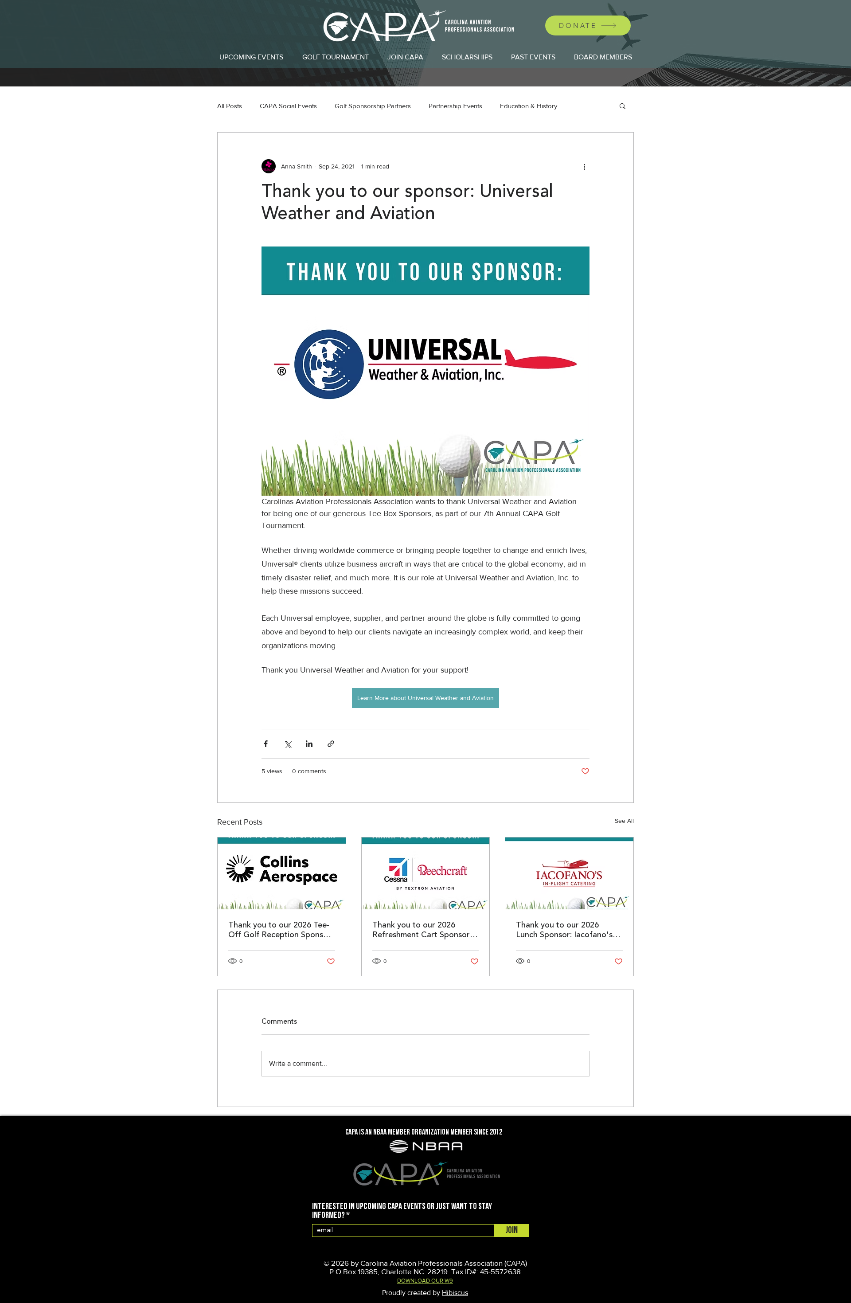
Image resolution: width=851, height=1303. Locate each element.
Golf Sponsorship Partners (373, 106)
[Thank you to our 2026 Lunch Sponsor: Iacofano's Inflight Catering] (569, 873)
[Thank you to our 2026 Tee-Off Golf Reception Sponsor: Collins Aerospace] (282, 873)
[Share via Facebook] (266, 744)
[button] (622, 105)
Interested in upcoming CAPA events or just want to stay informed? (402, 1211)
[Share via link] (331, 744)
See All (624, 820)
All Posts (229, 106)
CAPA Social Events (288, 106)
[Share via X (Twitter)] (287, 744)
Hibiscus (455, 1292)
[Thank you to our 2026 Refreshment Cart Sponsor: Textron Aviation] (426, 873)
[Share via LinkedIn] (309, 744)
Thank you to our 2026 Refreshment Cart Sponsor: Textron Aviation (422, 930)
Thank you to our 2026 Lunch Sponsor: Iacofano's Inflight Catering (564, 930)
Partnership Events (455, 106)
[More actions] (584, 166)
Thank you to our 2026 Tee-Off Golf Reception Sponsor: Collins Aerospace (280, 930)
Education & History (528, 106)
